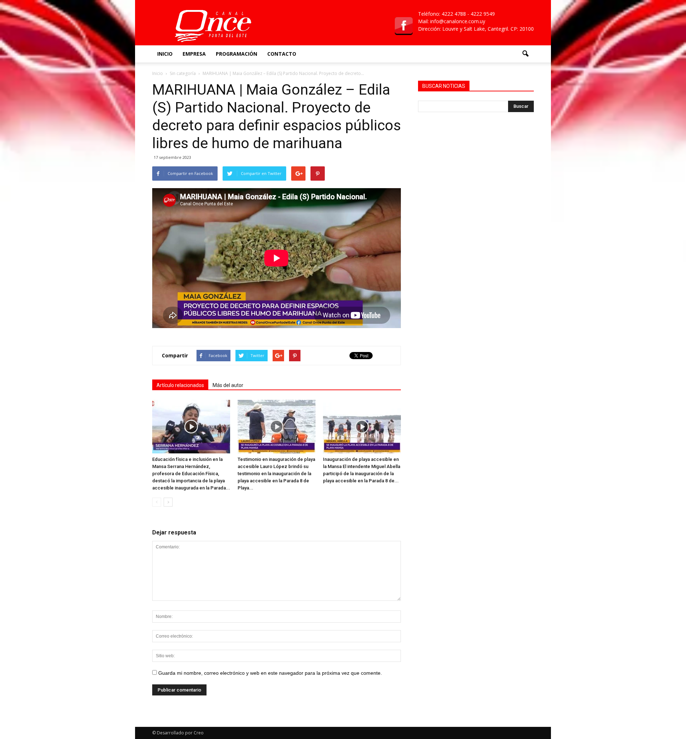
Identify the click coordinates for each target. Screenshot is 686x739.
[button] (525, 53)
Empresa (194, 53)
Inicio (165, 53)
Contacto (281, 53)
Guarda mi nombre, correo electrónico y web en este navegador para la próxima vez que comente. (270, 673)
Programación (236, 53)
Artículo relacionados (180, 385)
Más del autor (228, 385)
